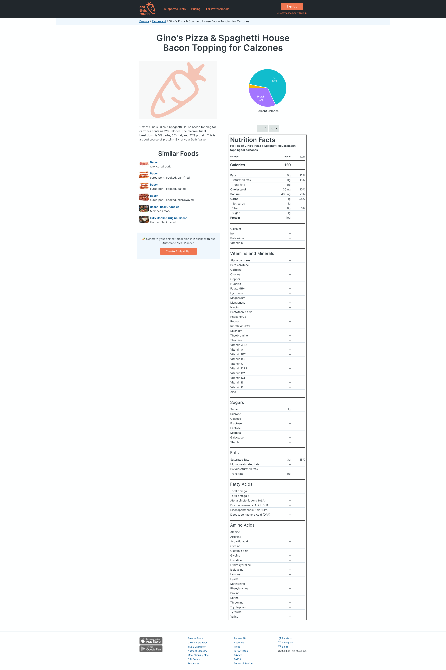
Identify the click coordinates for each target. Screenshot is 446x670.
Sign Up (292, 6)
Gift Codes (194, 659)
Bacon (154, 162)
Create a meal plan (178, 251)
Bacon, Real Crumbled (164, 207)
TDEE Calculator (197, 646)
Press (237, 646)
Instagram (287, 642)
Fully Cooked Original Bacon (168, 218)
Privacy (238, 655)
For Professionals (217, 9)
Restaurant (159, 21)
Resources (193, 663)
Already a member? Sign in (292, 12)
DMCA (237, 659)
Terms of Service (243, 663)
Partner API (240, 638)
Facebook (287, 638)
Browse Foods (195, 638)
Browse (144, 21)
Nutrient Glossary (197, 650)
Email (285, 646)
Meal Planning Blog (198, 655)
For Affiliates (241, 650)
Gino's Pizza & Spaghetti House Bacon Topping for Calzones (223, 43)
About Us (239, 642)
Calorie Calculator (197, 642)
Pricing (196, 9)
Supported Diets (175, 9)
